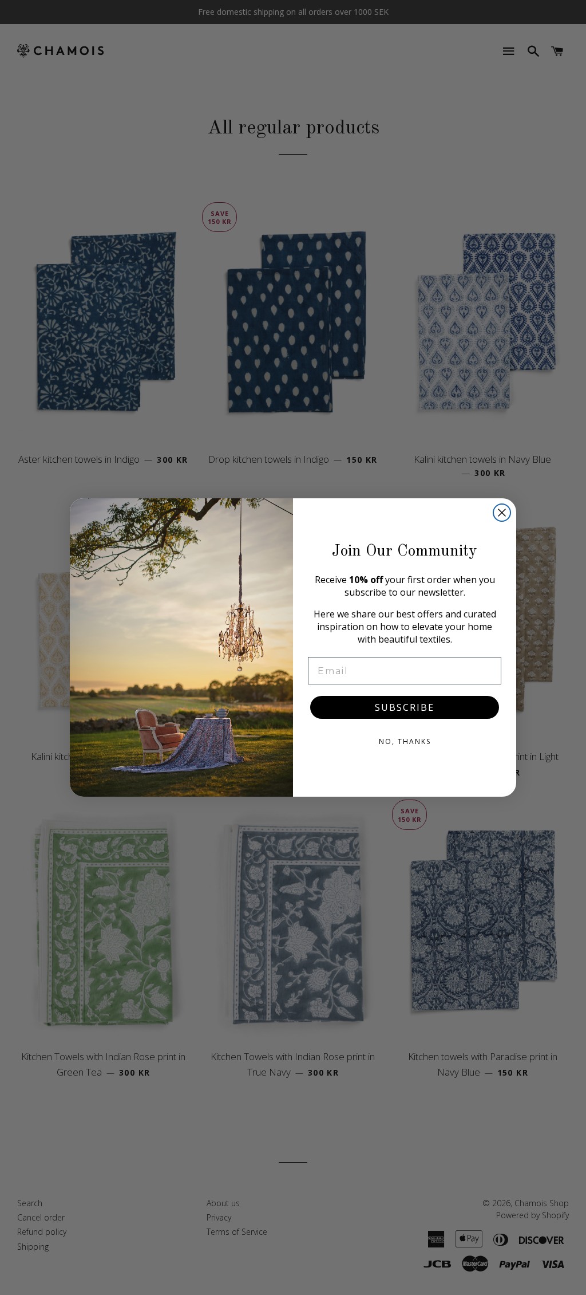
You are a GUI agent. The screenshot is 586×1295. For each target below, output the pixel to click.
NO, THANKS (405, 741)
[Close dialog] (501, 512)
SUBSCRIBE (404, 707)
